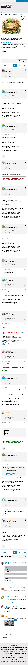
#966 (24, 236)
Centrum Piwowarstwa (6, 46)
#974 (24, 509)
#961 (25, 80)
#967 (24, 269)
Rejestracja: (8, 75)
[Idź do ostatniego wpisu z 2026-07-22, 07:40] (13, 593)
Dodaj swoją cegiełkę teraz (7, 42)
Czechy (10, 591)
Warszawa (11, 601)
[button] (3, 156)
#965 (24, 198)
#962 (25, 101)
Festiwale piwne (12, 582)
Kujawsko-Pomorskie (13, 610)
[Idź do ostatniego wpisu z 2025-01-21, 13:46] (12, 602)
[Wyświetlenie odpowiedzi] (9, 468)
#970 (24, 361)
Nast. (24, 65)
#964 (24, 172)
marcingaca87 (7, 607)
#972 (25, 422)
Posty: (6, 76)
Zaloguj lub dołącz (21, 1)
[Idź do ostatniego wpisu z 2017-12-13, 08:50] (12, 611)
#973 (25, 464)
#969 (24, 323)
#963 (25, 134)
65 (15, 65)
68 (19, 65)
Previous (4, 65)
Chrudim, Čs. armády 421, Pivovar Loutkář (13, 615)
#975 (24, 530)
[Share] (24, 76)
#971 (25, 387)
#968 (25, 289)
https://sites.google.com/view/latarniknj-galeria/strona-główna (11, 338)
